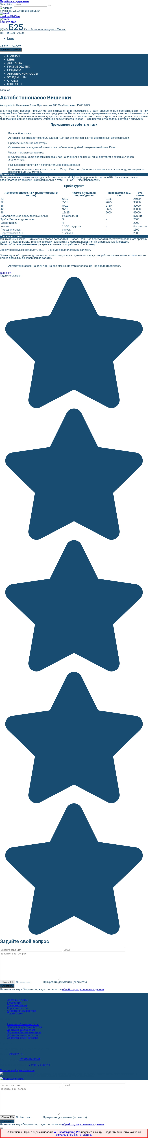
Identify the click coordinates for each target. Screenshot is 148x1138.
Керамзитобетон (17, 1008)
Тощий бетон (15, 1013)
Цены (10, 38)
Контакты (14, 84)
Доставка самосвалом (21, 1029)
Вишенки (5, 272)
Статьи (12, 80)
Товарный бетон (17, 1005)
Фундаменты (17, 77)
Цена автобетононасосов (23, 1024)
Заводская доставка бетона (24, 1026)
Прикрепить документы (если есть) (65, 981)
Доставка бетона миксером (24, 1032)
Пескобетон (14, 1002)
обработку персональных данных (83, 989)
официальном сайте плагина (74, 1134)
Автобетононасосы (22, 73)
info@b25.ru (16, 1054)
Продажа (14, 70)
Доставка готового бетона (23, 1035)
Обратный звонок (10, 49)
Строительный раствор (21, 1010)
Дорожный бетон (17, 999)
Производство (18, 66)
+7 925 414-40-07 (29, 1059)
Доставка (14, 62)
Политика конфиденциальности (17, 1070)
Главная (13, 55)
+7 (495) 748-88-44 (38, 1064)
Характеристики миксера (22, 1037)
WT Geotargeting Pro (67, 1131)
